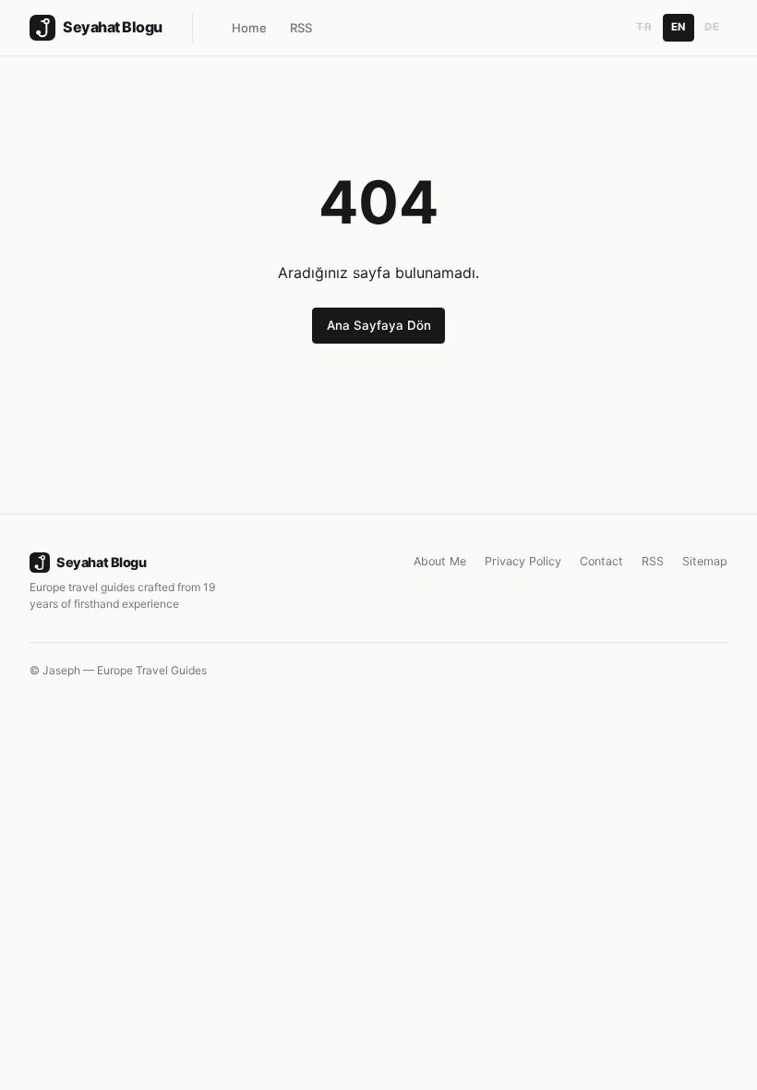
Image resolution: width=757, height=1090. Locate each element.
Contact (601, 561)
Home (249, 27)
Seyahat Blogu (101, 562)
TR (644, 26)
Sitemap (704, 561)
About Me (440, 561)
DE (711, 26)
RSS (301, 27)
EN (678, 26)
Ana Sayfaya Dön (379, 325)
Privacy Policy (523, 561)
